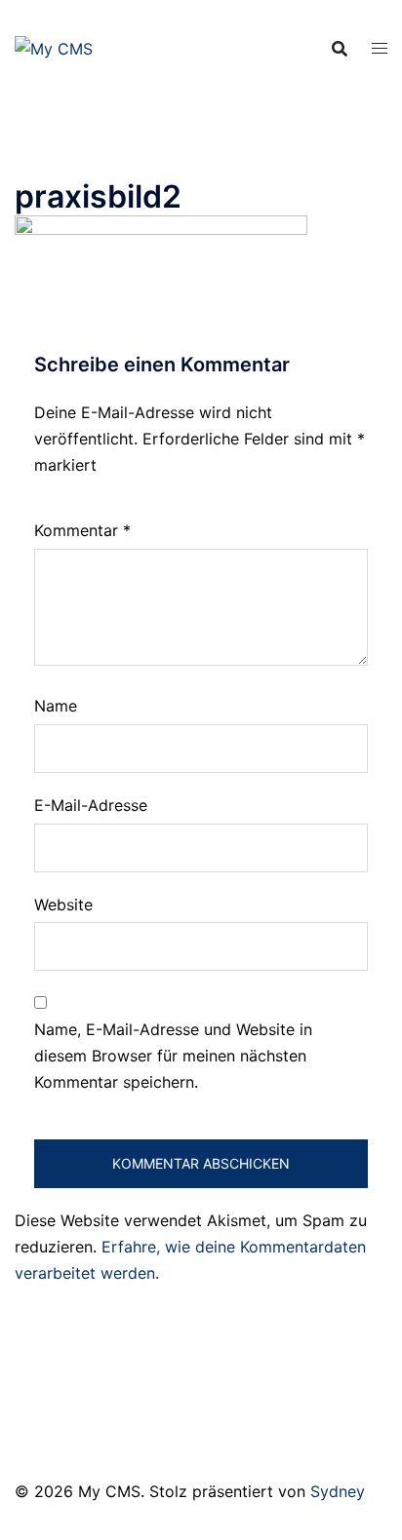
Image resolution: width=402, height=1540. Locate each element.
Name (55, 705)
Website (63, 904)
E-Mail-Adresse (90, 805)
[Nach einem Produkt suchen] (339, 49)
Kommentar (82, 530)
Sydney (337, 1491)
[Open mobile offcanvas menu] (379, 48)
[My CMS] (54, 47)
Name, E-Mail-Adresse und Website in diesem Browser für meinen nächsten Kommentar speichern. (173, 1056)
